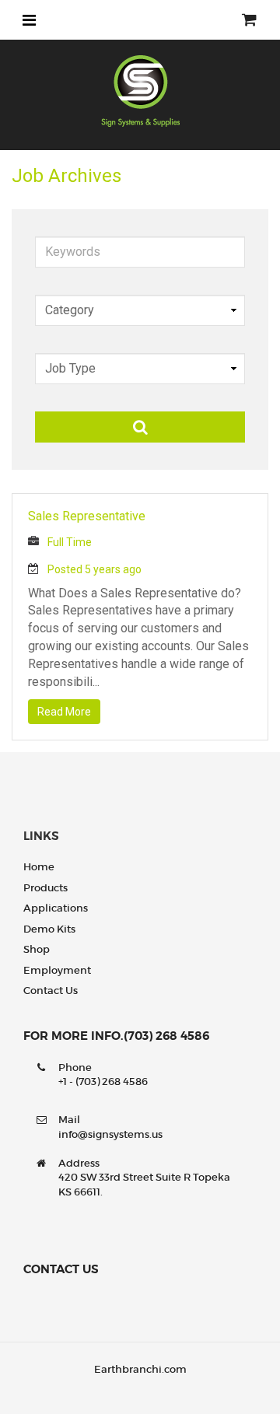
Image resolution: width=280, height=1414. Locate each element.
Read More (64, 711)
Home (38, 866)
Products (45, 887)
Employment (57, 970)
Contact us (50, 990)
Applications (55, 908)
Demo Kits (49, 929)
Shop (36, 949)
